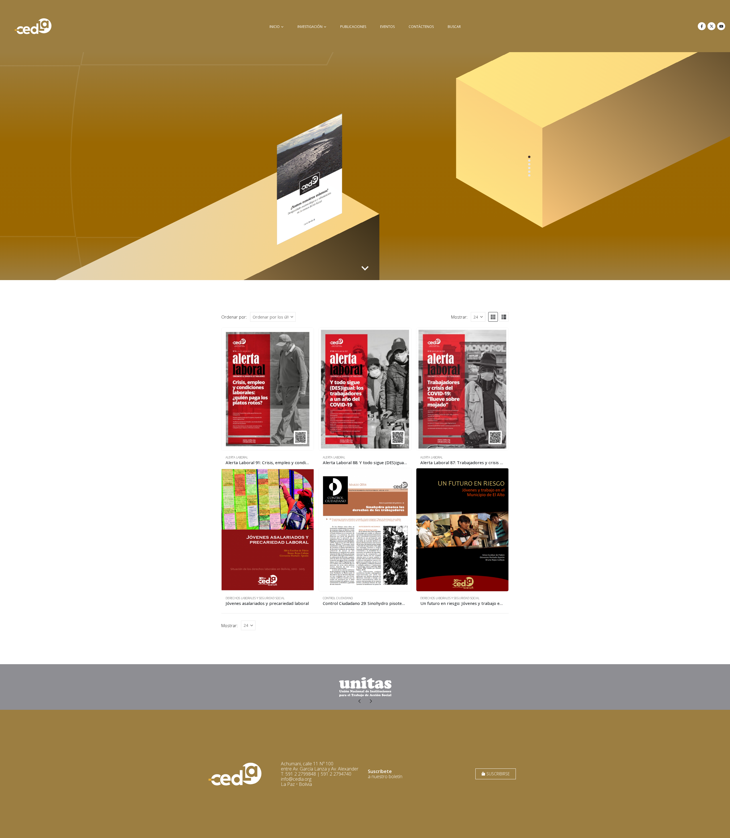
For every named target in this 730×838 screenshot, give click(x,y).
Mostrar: (459, 317)
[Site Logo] (33, 26)
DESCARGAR (510, 260)
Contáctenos (421, 26)
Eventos (387, 26)
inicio (274, 26)
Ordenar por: (234, 317)
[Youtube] (721, 26)
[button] (493, 317)
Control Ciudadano (338, 598)
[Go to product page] (268, 389)
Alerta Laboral (237, 457)
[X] (711, 26)
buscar (454, 26)
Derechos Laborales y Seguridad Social (255, 598)
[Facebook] (702, 26)
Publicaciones (353, 26)
